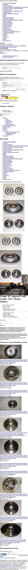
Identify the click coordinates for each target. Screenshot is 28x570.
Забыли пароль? (4, 71)
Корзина (5, 111)
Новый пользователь (8, 57)
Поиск (15, 0)
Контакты (2, 43)
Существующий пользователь (10, 55)
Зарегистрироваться (5, 94)
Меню (1, 115)
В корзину (2, 325)
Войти (1, 52)
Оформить (10, 111)
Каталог (2, 181)
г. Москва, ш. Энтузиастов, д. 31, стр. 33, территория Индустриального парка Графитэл (13, 46)
